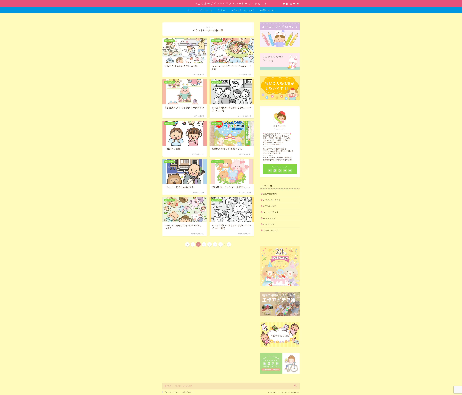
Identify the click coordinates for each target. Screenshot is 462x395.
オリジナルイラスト (272, 200)
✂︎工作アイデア (269, 206)
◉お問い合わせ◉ (267, 10)
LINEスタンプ (269, 218)
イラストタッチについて (242, 10)
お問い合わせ (187, 392)
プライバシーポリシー (171, 392)
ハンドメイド (269, 224)
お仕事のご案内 (270, 194)
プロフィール (206, 10)
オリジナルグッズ (271, 230)
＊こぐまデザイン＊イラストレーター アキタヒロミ (231, 3)
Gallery (221, 10)
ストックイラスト (271, 212)
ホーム (190, 10)
